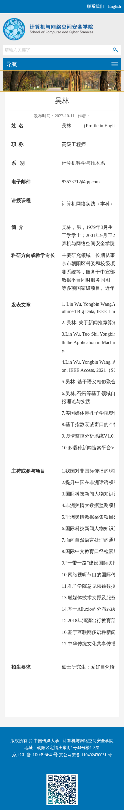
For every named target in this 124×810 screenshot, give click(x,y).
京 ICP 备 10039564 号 (35, 754)
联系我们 (95, 6)
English (114, 6)
